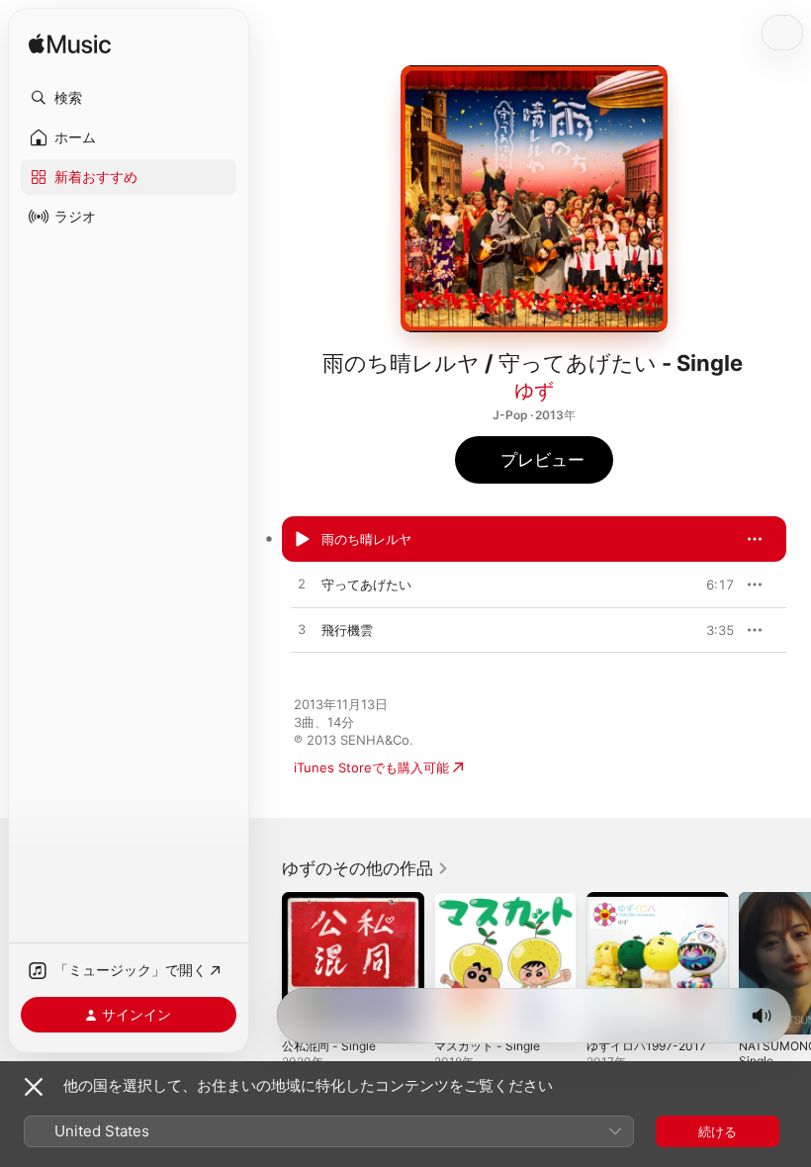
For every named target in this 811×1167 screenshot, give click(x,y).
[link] (365, 868)
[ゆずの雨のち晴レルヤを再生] (301, 539)
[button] (128, 98)
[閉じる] (34, 1087)
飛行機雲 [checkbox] (347, 630)
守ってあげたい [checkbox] (366, 584)
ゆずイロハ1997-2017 (646, 1045)
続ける (717, 1131)
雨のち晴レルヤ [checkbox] (366, 539)
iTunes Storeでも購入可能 (371, 767)
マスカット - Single (487, 1045)
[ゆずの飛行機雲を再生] (301, 630)
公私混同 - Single (329, 1045)
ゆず (534, 391)
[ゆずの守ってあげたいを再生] (301, 584)
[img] (70, 45)
